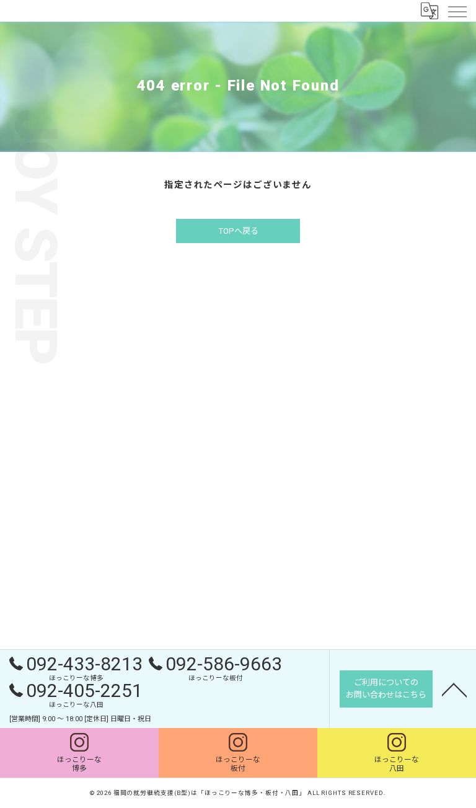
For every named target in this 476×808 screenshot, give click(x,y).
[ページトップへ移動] (454, 689)
